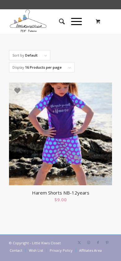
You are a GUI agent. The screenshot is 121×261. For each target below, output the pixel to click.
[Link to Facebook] (98, 242)
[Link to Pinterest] (107, 242)
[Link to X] (79, 242)
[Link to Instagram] (88, 242)
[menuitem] (59, 21)
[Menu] (73, 21)
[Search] (59, 21)
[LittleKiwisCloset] (50, 21)
